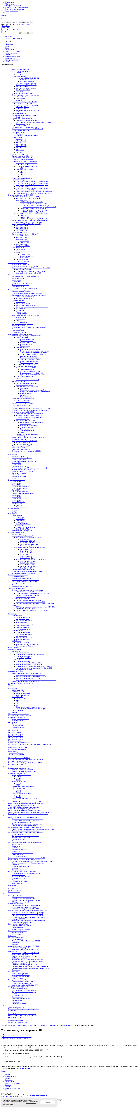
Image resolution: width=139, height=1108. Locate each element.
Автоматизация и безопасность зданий (20, 334)
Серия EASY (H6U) (18, 456)
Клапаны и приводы (22, 347)
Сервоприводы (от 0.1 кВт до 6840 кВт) (25, 234)
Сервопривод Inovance (12, 60)
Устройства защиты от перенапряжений (29, 417)
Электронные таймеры (19, 856)
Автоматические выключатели (22, 291)
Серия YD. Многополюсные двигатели (21, 805)
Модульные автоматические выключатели (29, 414)
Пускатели (15, 868)
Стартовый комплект (19, 1003)
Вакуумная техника (18, 583)
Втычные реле (20, 302)
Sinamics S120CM (25, 242)
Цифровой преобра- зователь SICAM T (28, 273)
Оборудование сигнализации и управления (22, 871)
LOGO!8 (18, 73)
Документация (9, 49)
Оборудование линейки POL (21, 405)
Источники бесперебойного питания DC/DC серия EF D (34, 666)
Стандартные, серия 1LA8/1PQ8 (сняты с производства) (34, 191)
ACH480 (18, 790)
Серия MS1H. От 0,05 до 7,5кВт (26, 527)
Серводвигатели (17, 525)
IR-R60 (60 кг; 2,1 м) (26, 556)
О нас (8, 38)
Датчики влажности (26, 341)
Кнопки (14, 848)
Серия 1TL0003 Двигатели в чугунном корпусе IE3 (25, 802)
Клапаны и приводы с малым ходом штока (33, 352)
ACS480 (18, 778)
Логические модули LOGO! (21, 71)
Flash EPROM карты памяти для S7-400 (25, 956)
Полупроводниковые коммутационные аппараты (32, 307)
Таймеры (23, 432)
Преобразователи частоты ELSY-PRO (20, 683)
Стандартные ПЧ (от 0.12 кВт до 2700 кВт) (26, 197)
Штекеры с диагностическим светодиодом (26, 900)
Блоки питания (21, 317)
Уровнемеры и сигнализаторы (22, 283)
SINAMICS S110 (21, 237)
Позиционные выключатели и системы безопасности (29, 295)
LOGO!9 (18, 74)
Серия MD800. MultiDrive (20, 486)
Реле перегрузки (21, 312)
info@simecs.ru (17, 1096)
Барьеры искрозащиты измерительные (28, 678)
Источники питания (14, 649)
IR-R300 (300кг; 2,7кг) (27, 568)
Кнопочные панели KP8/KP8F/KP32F (28, 110)
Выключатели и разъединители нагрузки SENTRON (29, 437)
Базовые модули (17, 1000)
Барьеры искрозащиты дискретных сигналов (30, 675)
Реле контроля (20, 310)
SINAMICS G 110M (22, 227)
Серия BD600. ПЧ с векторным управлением (22, 1015)
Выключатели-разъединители (21, 822)
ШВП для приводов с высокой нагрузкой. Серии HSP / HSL (35, 607)
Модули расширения (22, 619)
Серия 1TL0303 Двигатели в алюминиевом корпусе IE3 (26, 803)
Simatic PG (19, 117)
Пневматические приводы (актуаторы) (24, 581)
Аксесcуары (16, 1002)
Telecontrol (19, 91)
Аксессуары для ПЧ (18, 503)
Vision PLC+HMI (17, 697)
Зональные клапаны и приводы (30, 349)
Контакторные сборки (23, 303)
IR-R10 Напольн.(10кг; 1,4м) (29, 544)
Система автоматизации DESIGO (27, 368)
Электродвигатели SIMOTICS (18, 154)
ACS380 (18, 797)
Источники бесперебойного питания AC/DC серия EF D (34, 668)
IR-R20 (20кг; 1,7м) (26, 551)
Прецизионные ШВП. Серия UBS (27, 608)
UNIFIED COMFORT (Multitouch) (27, 105)
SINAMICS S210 (21, 244)
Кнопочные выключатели (28, 427)
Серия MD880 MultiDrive (20, 491)
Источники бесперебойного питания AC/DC (30, 654)
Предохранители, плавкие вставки (27, 434)
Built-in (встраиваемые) (23, 693)
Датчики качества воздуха (28, 342)
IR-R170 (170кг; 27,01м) (27, 563)
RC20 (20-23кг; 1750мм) (16, 737)
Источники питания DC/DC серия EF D (29, 663)
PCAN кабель (12, 751)
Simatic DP (19, 100)
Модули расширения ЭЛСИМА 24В (27, 644)
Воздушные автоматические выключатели (25, 820)
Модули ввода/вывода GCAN (17, 1022)
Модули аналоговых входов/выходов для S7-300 (27, 961)
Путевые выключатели (19, 880)
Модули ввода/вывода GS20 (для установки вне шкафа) (30, 468)
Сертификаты (17, 38)
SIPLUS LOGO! (21, 139)
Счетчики (15, 993)
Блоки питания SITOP (19, 113)
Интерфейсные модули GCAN (18, 1020)
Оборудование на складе (23, 24)
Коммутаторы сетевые (23, 629)
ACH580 (18, 792)
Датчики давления (18, 278)
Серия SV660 (20, 519)
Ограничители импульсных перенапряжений (26, 841)
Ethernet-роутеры (17, 939)
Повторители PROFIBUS (16, 903)
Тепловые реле (17, 870)
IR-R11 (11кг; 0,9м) (26, 546)
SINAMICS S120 (21, 239)
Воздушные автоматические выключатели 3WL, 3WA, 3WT (31, 408)
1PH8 (21, 168)
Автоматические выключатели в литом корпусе (27, 819)
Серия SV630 (20, 517)
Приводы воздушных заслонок (26, 366)
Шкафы (10, 685)
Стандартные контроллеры (24, 376)
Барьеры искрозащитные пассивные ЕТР (25, 681)
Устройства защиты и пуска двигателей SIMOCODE (29, 293)
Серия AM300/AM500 (19, 459)
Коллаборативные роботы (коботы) (23, 569)
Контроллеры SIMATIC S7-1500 (26, 85)
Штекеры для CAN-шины (20, 976)
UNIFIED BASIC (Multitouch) (25, 103)
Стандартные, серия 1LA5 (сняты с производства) (32, 183)
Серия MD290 (16, 497)
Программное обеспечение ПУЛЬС (19, 742)
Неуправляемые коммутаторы (21, 926)
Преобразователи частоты (16, 480)
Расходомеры (16, 280)
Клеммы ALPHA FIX (19, 447)
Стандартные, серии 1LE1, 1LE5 (22, 156)
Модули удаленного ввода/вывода (19, 714)
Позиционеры (16, 281)
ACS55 (18, 785)
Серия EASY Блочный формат (22, 458)
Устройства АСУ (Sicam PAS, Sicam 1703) (25, 266)
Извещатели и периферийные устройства (33, 390)
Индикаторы (16, 846)
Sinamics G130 (24, 215)
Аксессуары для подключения (21, 586)
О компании (8, 36)
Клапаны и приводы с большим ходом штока (34, 351)
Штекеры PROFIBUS (15, 895)
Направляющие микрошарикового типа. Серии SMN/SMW (35, 603)
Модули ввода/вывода (27, 81)
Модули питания (21, 622)
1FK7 (21, 173)
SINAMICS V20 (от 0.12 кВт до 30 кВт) (28, 198)
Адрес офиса (34, 1095)
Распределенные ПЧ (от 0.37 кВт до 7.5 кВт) (26, 224)
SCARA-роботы (17, 534)
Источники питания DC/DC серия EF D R (29, 664)
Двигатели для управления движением (24, 161)
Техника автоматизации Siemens (18, 69)
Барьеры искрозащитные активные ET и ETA (27, 673)
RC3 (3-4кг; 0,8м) (13, 731)
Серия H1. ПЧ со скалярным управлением (22, 1014)
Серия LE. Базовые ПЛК (16, 1007)
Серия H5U (15, 478)
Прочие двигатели (22, 186)
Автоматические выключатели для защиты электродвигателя (32, 861)
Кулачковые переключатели (21, 876)
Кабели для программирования (22, 922)
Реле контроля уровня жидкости (22, 853)
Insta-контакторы (25, 424)
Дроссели (19, 320)
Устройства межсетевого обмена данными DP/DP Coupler (26, 917)
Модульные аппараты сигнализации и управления (24, 842)
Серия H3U (15, 475)
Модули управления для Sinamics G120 (36, 205)
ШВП (14, 605)
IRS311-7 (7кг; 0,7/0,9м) (27, 541)
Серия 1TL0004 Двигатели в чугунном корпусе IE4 (25, 810)
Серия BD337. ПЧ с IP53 (16, 1017)
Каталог (7, 46)
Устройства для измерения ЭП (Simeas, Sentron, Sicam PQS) (31, 268)
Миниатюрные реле (18, 878)
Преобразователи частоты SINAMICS (20, 195)
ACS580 (18, 780)
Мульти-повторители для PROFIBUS (24, 907)
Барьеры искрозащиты (15, 671)
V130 (17, 703)
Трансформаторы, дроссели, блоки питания (26, 315)
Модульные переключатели (21, 837)
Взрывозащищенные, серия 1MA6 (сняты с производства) (34, 193)
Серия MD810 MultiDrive (20, 488)
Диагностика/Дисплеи (15, 753)
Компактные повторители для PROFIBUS (25, 909)
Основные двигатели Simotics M (26, 166)
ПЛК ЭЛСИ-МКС (18, 615)
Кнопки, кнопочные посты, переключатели (26, 873)
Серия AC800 (16, 463)
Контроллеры (12, 454)
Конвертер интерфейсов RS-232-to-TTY (25, 985)
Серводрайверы (17, 515)
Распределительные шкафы (21, 449)
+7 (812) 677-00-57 (7, 1096)
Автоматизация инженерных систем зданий (26, 336)
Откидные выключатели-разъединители (25, 825)
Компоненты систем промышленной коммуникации (29, 327)
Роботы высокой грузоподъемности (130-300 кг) (31, 559)
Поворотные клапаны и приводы (30, 358)
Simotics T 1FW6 (25, 164)
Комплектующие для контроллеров (19, 715)
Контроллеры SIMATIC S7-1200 (26, 83)
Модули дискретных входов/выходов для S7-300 (27, 959)
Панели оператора (22, 259)
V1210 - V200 (20, 698)
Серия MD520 (16, 483)
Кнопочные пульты (18, 875)
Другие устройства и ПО (16, 754)
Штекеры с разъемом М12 (20, 902)
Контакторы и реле (18, 300)
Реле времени (20, 308)
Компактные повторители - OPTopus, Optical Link (28, 912)
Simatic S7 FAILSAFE (23, 90)
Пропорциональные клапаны (21, 578)
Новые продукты (10, 1076)
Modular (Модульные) (23, 695)
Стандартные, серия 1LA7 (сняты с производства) (32, 181)
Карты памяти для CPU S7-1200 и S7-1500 (25, 953)
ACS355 (18, 795)
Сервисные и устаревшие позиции (27, 135)
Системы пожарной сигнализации (27, 386)
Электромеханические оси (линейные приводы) (27, 590)
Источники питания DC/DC (25, 656)
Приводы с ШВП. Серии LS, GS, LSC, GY (29, 592)
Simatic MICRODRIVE (23, 246)
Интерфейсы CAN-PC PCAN (17, 747)
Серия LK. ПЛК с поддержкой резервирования (23, 1009)
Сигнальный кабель (26, 256)
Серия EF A (16, 651)
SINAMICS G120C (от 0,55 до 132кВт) (32, 212)
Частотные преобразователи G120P (27, 380)
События (7, 1078)
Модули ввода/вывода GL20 (21, 466)
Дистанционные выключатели (29, 425)
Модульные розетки (18, 839)
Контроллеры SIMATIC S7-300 (26, 86)
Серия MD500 (16, 500)
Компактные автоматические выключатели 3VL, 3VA (29, 410)
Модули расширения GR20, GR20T (23, 469)
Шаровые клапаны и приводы (29, 361)
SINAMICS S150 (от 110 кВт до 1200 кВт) (29, 222)
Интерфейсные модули (19, 988)
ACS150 (18, 783)
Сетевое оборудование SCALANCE (27, 120)
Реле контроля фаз (18, 854)
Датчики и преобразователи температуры (25, 276)
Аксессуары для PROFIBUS (17, 919)
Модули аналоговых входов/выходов (24, 992)
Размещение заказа (11, 53)
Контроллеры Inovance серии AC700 (24, 461)
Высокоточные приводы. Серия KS (27, 595)
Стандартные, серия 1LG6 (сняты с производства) (32, 190)
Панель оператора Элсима (24, 646)
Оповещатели (24, 388)
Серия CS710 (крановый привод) (22, 493)
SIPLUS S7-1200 (21, 144)
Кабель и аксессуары (19, 727)
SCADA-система (13, 647)
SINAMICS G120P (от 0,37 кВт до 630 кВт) (33, 208)
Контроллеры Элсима (23, 642)
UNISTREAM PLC (18, 690)
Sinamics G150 (24, 217)
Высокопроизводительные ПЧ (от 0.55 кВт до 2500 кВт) (30, 220)
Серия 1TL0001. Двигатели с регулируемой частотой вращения (28, 812)
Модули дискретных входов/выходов (24, 990)
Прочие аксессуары (22, 507)
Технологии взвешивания (20, 285)
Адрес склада (42, 1095)
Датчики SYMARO (22, 337)
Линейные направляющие (16, 588)
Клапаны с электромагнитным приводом (33, 354)
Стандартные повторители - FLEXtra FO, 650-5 (27, 915)
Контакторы (16, 864)
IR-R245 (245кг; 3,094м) (27, 566)
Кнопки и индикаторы (19, 329)
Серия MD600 (16, 481)
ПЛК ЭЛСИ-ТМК (18, 631)
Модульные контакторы (20, 849)
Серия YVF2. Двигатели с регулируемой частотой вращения (28, 814)
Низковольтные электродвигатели (19, 768)
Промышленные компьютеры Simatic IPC (25, 115)
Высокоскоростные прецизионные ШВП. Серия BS (32, 610)
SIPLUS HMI (20, 149)
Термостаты (20, 378)
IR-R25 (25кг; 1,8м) (26, 553)
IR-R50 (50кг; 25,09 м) (27, 554)
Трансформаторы (21, 322)
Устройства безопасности (24, 298)
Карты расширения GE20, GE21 (22, 471)
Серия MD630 (16, 485)
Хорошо (48, 1102)
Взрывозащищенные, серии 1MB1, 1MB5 (25, 158)
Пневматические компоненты (18, 575)
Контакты (8, 54)
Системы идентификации (20, 130)
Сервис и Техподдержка (12, 51)
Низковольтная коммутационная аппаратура (22, 290)
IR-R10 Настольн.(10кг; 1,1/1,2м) (30, 542)
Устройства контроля (22, 419)
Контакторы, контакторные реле (26, 305)
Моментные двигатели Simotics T (26, 163)
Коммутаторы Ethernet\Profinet (18, 924)
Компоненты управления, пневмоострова (25, 580)
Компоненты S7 (13, 951)
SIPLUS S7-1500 (21, 146)
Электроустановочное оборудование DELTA (26, 451)
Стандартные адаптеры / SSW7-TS (23, 948)
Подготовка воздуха (18, 576)
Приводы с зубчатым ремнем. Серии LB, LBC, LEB (32, 593)
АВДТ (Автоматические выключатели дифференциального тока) (33, 829)
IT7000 (14, 510)
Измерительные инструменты (25, 444)
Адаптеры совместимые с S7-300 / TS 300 (25, 949)
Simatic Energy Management (24, 93)
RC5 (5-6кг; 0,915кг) (14, 732)
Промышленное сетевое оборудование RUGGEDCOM (33, 122)
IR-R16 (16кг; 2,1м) (26, 549)
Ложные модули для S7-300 (21, 963)
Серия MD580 (16, 490)
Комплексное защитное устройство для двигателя (28, 863)
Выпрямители (20, 319)
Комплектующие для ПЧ (20, 720)
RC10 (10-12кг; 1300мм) (16, 734)
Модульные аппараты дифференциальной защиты (24, 827)
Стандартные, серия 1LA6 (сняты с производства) (32, 185)
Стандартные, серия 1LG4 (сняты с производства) (32, 188)
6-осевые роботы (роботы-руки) (22, 536)
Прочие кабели (24, 258)
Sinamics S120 (24, 241)
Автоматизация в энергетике (17, 263)
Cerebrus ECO (24, 395)
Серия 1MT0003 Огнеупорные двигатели (21, 809)
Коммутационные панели (24, 620)
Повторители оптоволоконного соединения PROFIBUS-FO (27, 910)
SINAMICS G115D (22, 230)
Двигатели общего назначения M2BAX (25, 771)
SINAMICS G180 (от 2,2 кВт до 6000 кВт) (33, 219)
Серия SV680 (20, 522)
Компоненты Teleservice (16, 937)
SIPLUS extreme (17, 137)
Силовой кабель (25, 254)
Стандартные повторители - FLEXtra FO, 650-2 (27, 914)
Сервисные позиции (18, 180)
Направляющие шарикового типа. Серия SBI (30, 600)
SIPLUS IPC (20, 151)
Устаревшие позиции (19, 332)
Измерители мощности (23, 269)
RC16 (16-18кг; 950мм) (15, 736)
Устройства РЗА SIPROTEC (21, 264)
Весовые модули (17, 995)
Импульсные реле (18, 844)
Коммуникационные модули (25, 624)
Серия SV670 (20, 520)
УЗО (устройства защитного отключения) (25, 831)
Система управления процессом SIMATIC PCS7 (27, 129)
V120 (17, 705)
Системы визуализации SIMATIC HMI (24, 102)
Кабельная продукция (23, 124)
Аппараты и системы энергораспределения (22, 407)
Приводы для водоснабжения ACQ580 (24, 798)
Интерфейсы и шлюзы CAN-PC (18, 761)
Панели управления (26, 393)
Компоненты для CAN (15, 971)
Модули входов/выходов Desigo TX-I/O (32, 371)
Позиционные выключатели (25, 297)
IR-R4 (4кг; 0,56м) (25, 539)
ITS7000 (14, 512)
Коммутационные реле (27, 429)
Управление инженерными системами (32, 375)
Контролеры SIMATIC (19, 76)
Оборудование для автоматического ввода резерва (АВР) (26, 858)
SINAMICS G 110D (22, 225)
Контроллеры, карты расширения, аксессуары (27, 571)
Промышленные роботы (16, 532)
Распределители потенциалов (21, 998)
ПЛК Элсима (16, 641)
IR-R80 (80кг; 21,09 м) (27, 558)
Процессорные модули (27, 80)
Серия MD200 (16, 495)
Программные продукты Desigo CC (31, 373)
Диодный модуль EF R (23, 658)
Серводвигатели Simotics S (24, 169)
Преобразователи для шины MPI (22, 981)
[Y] (30, 22)
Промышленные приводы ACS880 (23, 786)
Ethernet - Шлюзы (17, 932)
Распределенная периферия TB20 (19, 987)
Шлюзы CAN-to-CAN (19, 978)
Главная (7, 1075)
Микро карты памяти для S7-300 (22, 954)
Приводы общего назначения (21, 775)
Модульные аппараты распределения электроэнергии (25, 832)
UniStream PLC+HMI (19, 692)
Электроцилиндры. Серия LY (25, 597)
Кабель (18, 252)
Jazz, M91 (15, 712)
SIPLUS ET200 (21, 147)
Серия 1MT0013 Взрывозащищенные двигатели (23, 807)
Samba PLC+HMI (17, 710)
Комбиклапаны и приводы (28, 356)
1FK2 (21, 171)
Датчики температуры (27, 339)
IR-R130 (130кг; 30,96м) (27, 561)
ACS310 (18, 776)
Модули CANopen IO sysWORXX (19, 758)
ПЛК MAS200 (12, 888)
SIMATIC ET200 (21, 96)
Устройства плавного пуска (21, 325)
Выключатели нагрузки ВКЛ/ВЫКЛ (31, 422)
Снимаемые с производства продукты (24, 288)
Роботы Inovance (10, 58)
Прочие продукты (22, 125)
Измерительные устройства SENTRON (24, 441)
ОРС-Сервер (12, 936)
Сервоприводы (17, 724)
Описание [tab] (8, 1042)
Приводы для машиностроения (22, 793)
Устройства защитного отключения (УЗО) (29, 415)
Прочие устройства (26, 397)
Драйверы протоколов (23, 627)
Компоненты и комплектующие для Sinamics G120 (39, 207)
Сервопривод (12, 514)
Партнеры (9, 44)
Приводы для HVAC (18, 788)
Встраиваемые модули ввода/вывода (28, 707)
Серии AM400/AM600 (19, 473)
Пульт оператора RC (14, 741)
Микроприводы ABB (19, 781)
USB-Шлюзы (16, 934)
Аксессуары (12, 885)
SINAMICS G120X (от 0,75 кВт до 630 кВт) (34, 210)
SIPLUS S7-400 (21, 142)
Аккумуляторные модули (24, 670)
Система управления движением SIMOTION (26, 127)
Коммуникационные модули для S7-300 (25, 964)
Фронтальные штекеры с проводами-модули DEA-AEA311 (31, 968)
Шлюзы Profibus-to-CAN (20, 973)
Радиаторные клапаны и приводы (31, 359)
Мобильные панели (22, 112)
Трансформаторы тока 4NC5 (21, 446)
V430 (17, 700)
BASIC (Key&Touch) (22, 107)
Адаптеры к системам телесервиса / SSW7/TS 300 (24, 946)
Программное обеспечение (21, 232)
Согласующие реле (22, 313)
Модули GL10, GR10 (19, 476)
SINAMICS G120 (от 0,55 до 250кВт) (31, 202)
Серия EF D (16, 659)
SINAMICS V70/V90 (22, 236)
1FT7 (21, 176)
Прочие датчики (25, 346)
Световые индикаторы (27, 430)
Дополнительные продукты (29, 363)
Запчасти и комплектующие (25, 251)
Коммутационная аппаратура (25, 420)
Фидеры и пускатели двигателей (22, 324)
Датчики (15, 585)
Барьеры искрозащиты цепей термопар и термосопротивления (36, 680)
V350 (17, 702)
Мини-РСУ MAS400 (15, 890)
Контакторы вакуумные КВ (21, 866)
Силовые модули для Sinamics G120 (35, 203)
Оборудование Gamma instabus (26, 364)
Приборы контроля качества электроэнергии (30, 271)
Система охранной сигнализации (26, 383)
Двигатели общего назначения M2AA (24, 770)
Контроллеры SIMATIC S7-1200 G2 (27, 78)
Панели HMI (12, 1010)
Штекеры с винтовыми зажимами (23, 897)
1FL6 (21, 174)
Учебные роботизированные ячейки (23, 573)
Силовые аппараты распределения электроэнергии (24, 817)
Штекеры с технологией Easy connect (24, 898)
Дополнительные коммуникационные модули (31, 709)
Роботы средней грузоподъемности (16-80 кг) (30, 547)
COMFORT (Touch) (22, 108)
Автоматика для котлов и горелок (23, 403)
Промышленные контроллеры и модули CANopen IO (25, 759)
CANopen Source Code (15, 764)
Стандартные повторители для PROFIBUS (26, 905)
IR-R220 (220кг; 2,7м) (27, 564)
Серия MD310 (16, 498)
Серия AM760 (16, 464)
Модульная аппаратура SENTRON (23, 412)
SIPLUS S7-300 (21, 141)
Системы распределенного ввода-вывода (25, 95)
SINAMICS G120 (21, 200)
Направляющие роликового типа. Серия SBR (30, 602)
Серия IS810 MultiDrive (23, 524)
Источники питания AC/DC (25, 653)
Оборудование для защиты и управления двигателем (25, 859)
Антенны (15, 944)
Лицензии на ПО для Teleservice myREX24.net (27, 941)
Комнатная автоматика (27, 369)
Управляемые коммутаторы (21, 929)
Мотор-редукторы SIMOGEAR (22, 178)
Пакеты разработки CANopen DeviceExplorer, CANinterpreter (27, 763)
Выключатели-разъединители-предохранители (27, 824)
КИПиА (11, 274)
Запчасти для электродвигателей (22, 159)
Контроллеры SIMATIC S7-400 (26, 88)
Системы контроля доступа (24, 385)
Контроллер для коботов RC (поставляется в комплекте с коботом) (29, 744)
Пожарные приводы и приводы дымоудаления (35, 391)
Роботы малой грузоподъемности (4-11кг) (29, 537)
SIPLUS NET (20, 152)
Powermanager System (23, 442)
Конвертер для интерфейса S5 (21, 983)
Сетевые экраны (17, 927)
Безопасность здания (18, 381)
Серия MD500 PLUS (18, 502)
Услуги (7, 48)
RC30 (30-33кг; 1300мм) (16, 739)
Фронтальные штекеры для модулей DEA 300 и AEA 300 (30, 966)
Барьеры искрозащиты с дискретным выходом (31, 676)
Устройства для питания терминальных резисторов (28, 920)
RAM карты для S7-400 (19, 958)
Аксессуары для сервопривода (22, 530)
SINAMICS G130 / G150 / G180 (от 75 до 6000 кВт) (32, 213)
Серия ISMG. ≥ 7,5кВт (23, 529)
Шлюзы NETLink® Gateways (17, 931)
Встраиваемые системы (12, 56)
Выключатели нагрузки (19, 834)
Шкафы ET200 (20, 98)
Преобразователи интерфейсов (18, 980)
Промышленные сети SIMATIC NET (24, 119)
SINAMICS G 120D (22, 229)
